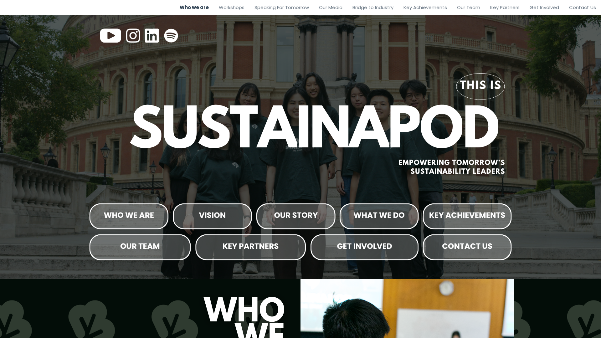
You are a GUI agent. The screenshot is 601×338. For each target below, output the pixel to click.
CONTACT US (467, 246)
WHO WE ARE (129, 215)
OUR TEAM (140, 246)
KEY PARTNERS (251, 246)
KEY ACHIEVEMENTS (467, 215)
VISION (212, 215)
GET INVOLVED (364, 246)
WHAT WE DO (379, 215)
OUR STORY (296, 215)
